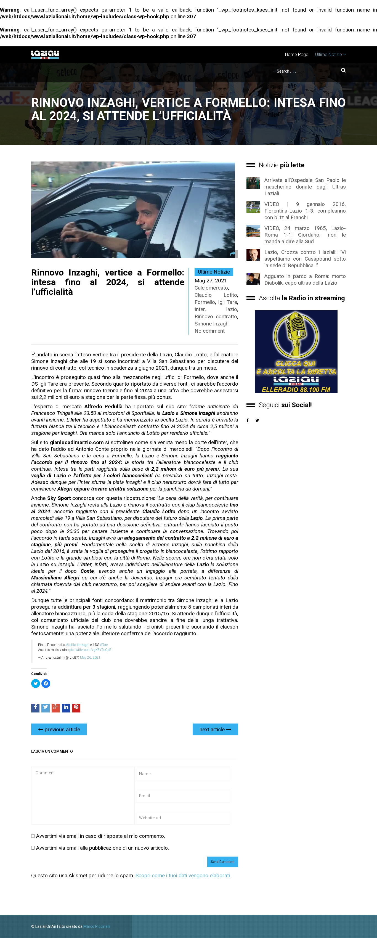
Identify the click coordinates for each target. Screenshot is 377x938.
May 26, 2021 (90, 657)
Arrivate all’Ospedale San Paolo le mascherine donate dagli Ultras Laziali (305, 187)
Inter (200, 309)
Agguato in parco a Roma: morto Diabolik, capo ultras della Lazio (305, 279)
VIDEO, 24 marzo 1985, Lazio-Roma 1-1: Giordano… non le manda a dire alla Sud (305, 235)
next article (213, 729)
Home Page (296, 54)
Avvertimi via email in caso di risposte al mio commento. (100, 836)
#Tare (104, 645)
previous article (61, 729)
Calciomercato (211, 288)
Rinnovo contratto (216, 316)
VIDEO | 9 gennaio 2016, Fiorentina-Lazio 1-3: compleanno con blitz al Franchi (305, 211)
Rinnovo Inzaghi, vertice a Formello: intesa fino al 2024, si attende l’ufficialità (107, 282)
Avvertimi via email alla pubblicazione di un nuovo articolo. (102, 848)
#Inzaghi (83, 645)
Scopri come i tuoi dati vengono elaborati (183, 875)
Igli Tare (227, 302)
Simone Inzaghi (212, 323)
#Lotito (71, 645)
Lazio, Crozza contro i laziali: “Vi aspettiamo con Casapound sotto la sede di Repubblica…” (305, 259)
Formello (205, 302)
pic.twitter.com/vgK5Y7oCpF (90, 650)
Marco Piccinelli (96, 926)
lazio (231, 309)
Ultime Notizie (328, 54)
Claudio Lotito (216, 295)
